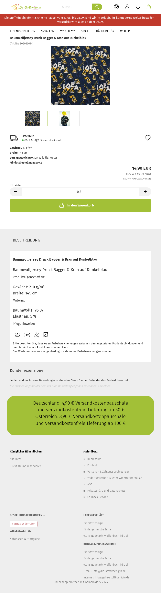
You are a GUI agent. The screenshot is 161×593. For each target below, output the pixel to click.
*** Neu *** (67, 31)
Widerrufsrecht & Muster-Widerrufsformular (114, 478)
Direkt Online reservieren (25, 466)
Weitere (125, 31)
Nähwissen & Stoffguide (25, 539)
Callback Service (97, 497)
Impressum (94, 459)
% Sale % (47, 31)
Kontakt (92, 465)
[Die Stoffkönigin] (28, 7)
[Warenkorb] (148, 7)
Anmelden (104, 386)
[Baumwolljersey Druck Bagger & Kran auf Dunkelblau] (80, 75)
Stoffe (85, 31)
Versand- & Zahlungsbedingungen (108, 471)
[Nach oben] (150, 587)
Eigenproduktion (22, 31)
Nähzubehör (105, 31)
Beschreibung (26, 240)
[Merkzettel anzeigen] (138, 7)
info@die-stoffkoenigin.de (109, 571)
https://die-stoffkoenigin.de (112, 577)
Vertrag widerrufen (23, 523)
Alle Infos (16, 459)
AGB (89, 484)
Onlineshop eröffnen (66, 582)
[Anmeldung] (127, 7)
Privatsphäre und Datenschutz (106, 490)
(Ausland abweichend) (50, 140)
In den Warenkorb (80, 205)
